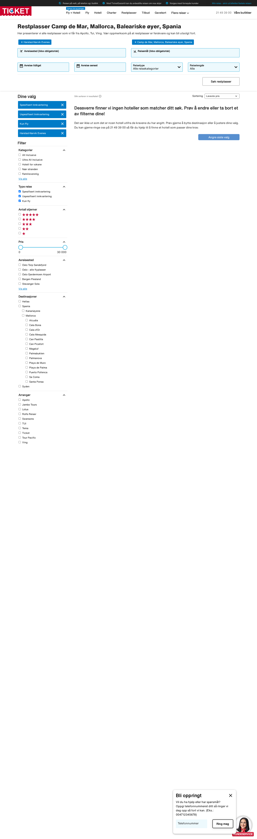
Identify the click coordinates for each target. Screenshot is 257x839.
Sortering (197, 96)
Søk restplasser (221, 81)
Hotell (98, 12)
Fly (87, 12)
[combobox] (74, 54)
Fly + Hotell (73, 12)
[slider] (19, 247)
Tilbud (146, 12)
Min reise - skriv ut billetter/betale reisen (231, 3)
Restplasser (129, 12)
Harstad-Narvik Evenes (37, 42)
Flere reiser (180, 13)
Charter (111, 12)
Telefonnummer (188, 823)
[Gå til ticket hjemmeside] (15, 10)
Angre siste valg (218, 137)
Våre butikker (242, 12)
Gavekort (160, 12)
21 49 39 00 (224, 12)
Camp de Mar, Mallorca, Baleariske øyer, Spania (164, 42)
